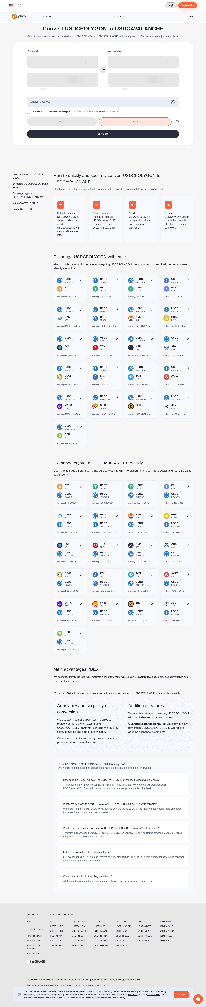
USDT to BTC (56, 921)
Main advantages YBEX (25, 203)
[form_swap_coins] (103, 70)
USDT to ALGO (145, 936)
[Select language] (11, 5)
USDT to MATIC (79, 931)
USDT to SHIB (166, 926)
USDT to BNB (165, 921)
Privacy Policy (110, 112)
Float (135, 121)
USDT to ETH (78, 921)
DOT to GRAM (101, 945)
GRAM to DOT (123, 945)
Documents (118, 16)
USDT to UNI (122, 931)
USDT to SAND (79, 940)
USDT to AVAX (101, 931)
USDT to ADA (78, 926)
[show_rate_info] (177, 121)
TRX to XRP (56, 945)
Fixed (62, 121)
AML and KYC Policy (36, 953)
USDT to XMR (56, 936)
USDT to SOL (100, 926)
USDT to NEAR (123, 936)
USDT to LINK (144, 931)
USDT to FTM (100, 936)
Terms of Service (35, 936)
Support (190, 16)
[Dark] (19, 5)
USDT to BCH (78, 936)
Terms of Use (79, 112)
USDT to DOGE (123, 926)
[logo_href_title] (21, 17)
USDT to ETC (165, 940)
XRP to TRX (77, 945)
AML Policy (92, 112)
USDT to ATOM (166, 931)
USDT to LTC (56, 931)
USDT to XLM (166, 936)
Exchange (46, 16)
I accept (181, 994)
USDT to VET (56, 940)
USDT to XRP (56, 926)
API (28, 921)
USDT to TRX (122, 940)
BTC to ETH (143, 921)
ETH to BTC (99, 921)
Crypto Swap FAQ (22, 209)
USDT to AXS (100, 940)
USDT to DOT (144, 926)
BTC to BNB (121, 921)
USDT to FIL (143, 940)
